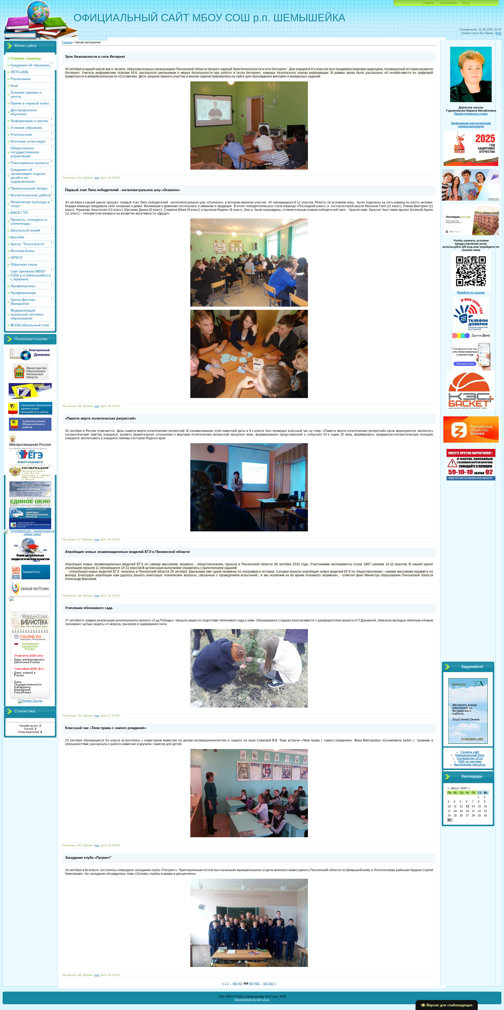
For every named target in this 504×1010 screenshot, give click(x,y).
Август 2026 (459, 788)
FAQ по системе (470, 761)
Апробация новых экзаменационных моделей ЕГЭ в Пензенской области (127, 552)
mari (96, 177)
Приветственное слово (471, 113)
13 (467, 806)
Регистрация (448, 2)
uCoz (266, 999)
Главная (428, 2)
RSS (498, 33)
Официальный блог (470, 755)
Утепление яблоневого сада (88, 608)
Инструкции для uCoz (470, 764)
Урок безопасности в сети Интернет (95, 57)
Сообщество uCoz (470, 758)
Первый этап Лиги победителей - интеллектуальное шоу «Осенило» (122, 190)
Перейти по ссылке (471, 292)
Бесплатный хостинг (248, 999)
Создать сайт (469, 751)
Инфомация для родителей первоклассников (471, 125)
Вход (466, 2)
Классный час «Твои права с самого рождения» (105, 728)
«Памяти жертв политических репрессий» (100, 418)
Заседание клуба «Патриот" (88, 858)
